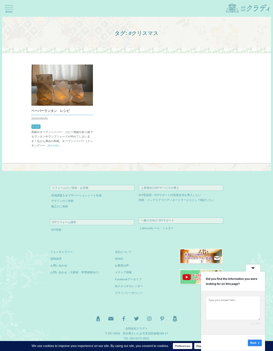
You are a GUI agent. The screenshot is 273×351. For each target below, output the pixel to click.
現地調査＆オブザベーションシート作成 (76, 195)
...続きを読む (52, 145)
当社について (123, 252)
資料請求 (56, 258)
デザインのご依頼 (62, 200)
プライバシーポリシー (129, 292)
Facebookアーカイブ (128, 279)
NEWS (119, 258)
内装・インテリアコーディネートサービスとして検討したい (176, 200)
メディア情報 (123, 272)
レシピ (36, 126)
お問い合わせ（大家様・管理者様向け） (75, 272)
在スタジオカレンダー (129, 286)
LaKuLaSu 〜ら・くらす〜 (157, 228)
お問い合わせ (58, 265)
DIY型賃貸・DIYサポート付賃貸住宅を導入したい (170, 195)
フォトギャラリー (61, 252)
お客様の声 (122, 265)
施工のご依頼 (59, 206)
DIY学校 (56, 229)
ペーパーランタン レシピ (50, 110)
